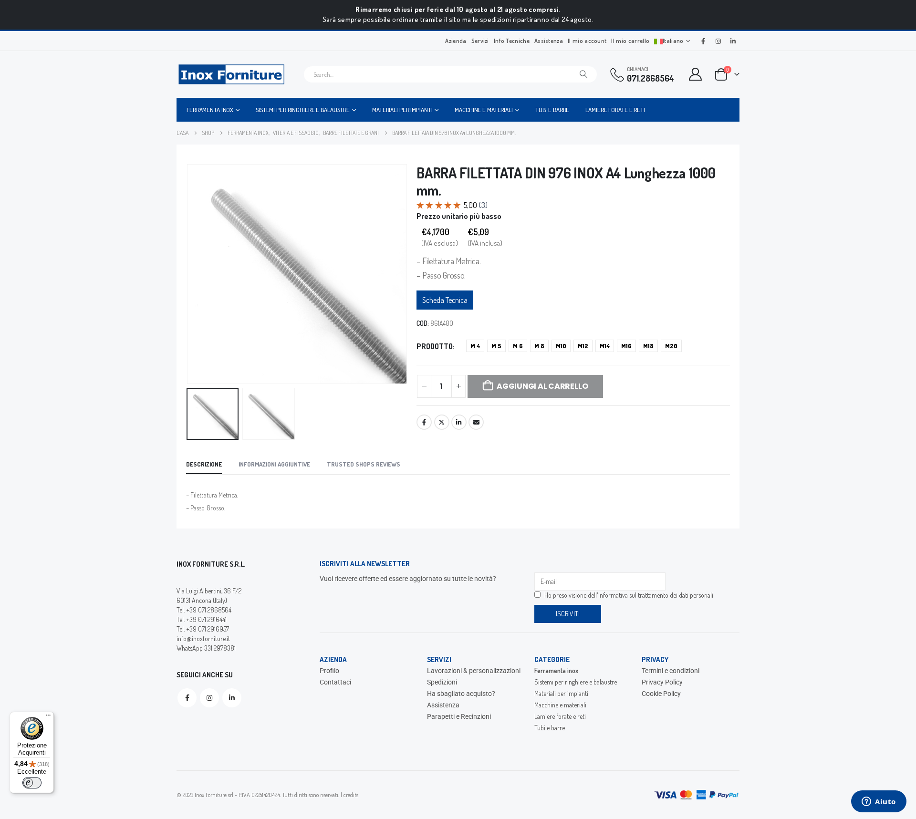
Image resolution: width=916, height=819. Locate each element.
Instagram (209, 697)
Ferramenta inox (210, 110)
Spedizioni (442, 682)
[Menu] (48, 717)
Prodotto (434, 346)
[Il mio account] (695, 74)
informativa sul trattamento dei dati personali (655, 595)
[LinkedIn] (733, 41)
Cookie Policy (661, 693)
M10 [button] (561, 346)
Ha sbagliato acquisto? (461, 693)
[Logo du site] (231, 74)
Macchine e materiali (484, 110)
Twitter (441, 422)
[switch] (32, 782)
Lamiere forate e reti (615, 110)
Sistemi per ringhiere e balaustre (303, 110)
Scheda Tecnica (445, 300)
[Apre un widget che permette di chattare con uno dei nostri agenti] (878, 802)
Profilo (329, 670)
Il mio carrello (630, 40)
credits (351, 794)
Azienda (455, 40)
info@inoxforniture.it (203, 638)
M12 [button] (583, 346)
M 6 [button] (518, 346)
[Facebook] (703, 41)
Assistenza (548, 40)
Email (476, 422)
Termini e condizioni (670, 670)
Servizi (480, 40)
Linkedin (231, 697)
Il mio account (587, 40)
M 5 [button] (496, 346)
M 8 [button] (539, 346)
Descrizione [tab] (204, 464)
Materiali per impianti (402, 110)
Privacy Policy (662, 682)
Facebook (424, 422)
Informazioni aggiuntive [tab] (274, 464)
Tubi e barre (552, 110)
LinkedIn (459, 422)
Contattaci (335, 682)
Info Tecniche (512, 40)
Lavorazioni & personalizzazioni (473, 670)
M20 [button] (671, 346)
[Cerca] (583, 74)
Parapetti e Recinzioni (459, 716)
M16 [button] (626, 346)
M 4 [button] (475, 346)
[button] (188, 274)
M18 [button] (648, 346)
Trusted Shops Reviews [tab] (363, 464)
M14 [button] (605, 346)
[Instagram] (718, 41)
